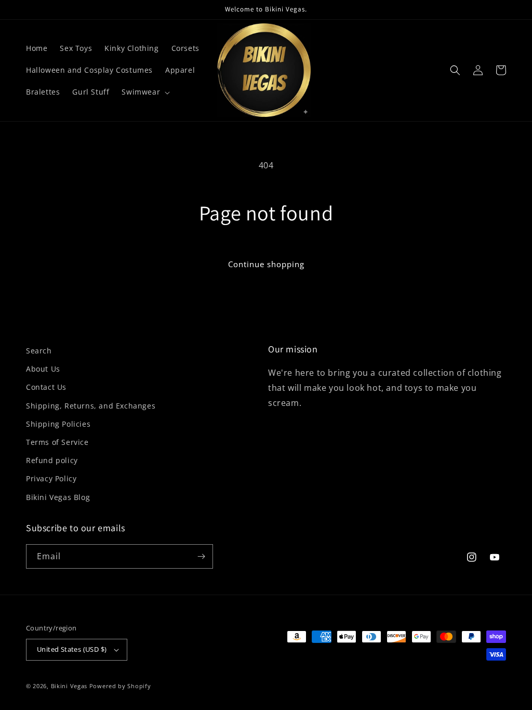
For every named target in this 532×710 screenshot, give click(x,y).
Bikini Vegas (69, 686)
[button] (144, 92)
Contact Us (46, 387)
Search (39, 351)
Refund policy (52, 460)
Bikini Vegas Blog (58, 497)
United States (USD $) (72, 649)
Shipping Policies (58, 424)
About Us (43, 369)
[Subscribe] (201, 556)
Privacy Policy (51, 478)
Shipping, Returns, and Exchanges (90, 406)
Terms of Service (57, 442)
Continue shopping (266, 264)
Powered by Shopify (120, 686)
